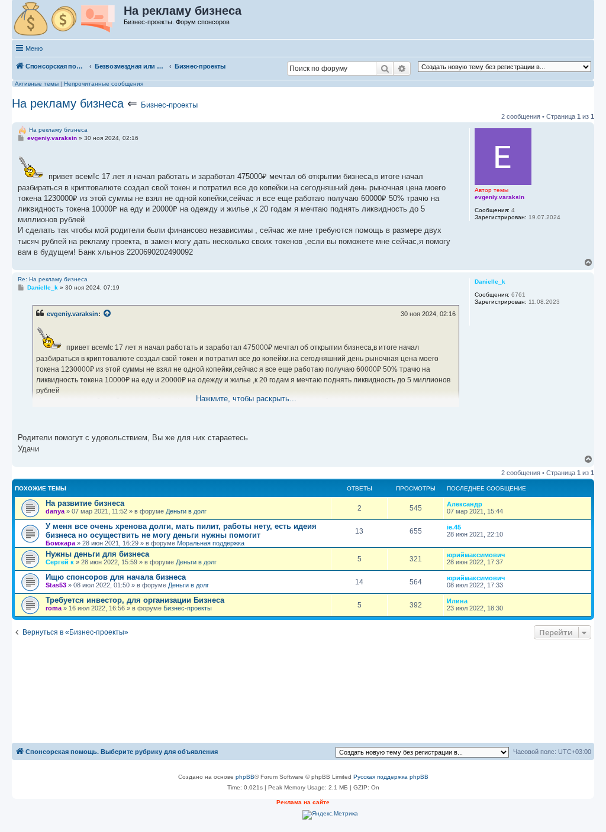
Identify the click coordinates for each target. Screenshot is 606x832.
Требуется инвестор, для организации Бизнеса (135, 600)
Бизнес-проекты (169, 104)
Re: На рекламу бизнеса (53, 279)
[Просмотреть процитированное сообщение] (107, 313)
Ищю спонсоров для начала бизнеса (116, 577)
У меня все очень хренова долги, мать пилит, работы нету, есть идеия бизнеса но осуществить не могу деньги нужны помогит (181, 531)
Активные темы (37, 83)
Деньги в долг (186, 511)
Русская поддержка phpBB (390, 777)
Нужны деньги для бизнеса (97, 554)
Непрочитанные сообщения (103, 83)
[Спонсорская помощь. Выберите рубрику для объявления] (68, 19)
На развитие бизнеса (85, 503)
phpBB (245, 777)
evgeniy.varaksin (72, 313)
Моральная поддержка (210, 543)
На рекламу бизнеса (68, 103)
